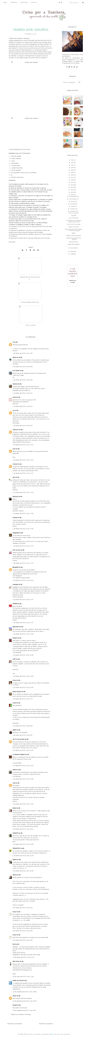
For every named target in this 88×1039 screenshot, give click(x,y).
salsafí (18, 42)
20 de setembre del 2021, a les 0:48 (24, 1010)
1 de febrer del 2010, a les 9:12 (22, 393)
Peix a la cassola (31, 325)
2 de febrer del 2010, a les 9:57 (22, 735)
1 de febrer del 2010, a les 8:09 (22, 366)
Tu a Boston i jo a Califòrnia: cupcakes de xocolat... (73, 221)
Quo (14, 477)
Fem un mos (16, 550)
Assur (14, 912)
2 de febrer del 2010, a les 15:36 (23, 779)
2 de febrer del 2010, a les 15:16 (23, 765)
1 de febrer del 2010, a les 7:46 (22, 353)
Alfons (15, 769)
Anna (14, 680)
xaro (14, 449)
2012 (72, 190)
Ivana (14, 397)
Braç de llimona (73, 241)
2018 (72, 175)
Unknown (16, 429)
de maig (72, 204)
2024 (72, 160)
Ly (13, 410)
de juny (73, 201)
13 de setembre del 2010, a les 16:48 (24, 992)
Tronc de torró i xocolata (73, 224)
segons (31, 247)
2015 (72, 182)
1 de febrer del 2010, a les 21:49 (23, 634)
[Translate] (79, 82)
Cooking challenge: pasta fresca (30, 302)
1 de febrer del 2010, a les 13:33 (23, 546)
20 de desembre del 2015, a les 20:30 (25, 1001)
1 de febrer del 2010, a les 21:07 (23, 599)
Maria (14, 808)
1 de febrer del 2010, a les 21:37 (23, 622)
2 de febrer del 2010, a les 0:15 (22, 699)
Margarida (16, 533)
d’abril (73, 206)
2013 (72, 187)
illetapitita (16, 567)
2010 (72, 194)
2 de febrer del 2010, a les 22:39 (23, 855)
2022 (72, 165)
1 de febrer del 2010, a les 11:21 (23, 473)
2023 (72, 162)
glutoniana (16, 626)
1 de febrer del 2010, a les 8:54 (22, 380)
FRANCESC (16, 848)
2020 (72, 170)
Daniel (14, 1005)
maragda (15, 584)
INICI (5, 2)
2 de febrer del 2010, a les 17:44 (23, 804)
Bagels (73, 233)
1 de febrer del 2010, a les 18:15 (23, 580)
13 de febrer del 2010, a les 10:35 (23, 957)
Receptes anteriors (14, 1024)
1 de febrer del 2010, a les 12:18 (23, 513)
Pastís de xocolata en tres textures (73, 238)
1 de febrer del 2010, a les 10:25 (23, 460)
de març (72, 209)
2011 (72, 192)
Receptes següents (46, 1024)
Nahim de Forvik (18, 980)
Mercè (14, 875)
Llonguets (73, 215)
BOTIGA (34, 2)
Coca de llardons (73, 218)
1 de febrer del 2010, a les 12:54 (23, 529)
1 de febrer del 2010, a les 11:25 (23, 492)
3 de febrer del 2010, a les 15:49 (23, 871)
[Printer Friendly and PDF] (23, 250)
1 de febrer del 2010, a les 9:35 (22, 425)
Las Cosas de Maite (63, 1034)
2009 (71, 251)
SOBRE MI (14, 2)
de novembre (73, 199)
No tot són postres (18, 739)
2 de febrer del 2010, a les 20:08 (23, 844)
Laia (14, 783)
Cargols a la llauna (73, 226)
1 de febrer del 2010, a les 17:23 (23, 563)
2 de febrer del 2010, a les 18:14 (23, 829)
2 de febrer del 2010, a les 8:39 (22, 726)
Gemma (15, 384)
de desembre (73, 196)
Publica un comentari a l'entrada (21, 1014)
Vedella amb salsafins (74, 244)
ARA (14, 659)
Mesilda (15, 603)
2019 (72, 172)
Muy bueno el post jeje (20, 1008)
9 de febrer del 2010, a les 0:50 (22, 940)
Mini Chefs (16, 961)
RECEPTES (23, 2)
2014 (72, 185)
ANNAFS (15, 833)
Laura (14, 703)
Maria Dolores (17, 691)
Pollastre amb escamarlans (73, 235)
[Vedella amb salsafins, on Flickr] (31, 86)
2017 (72, 177)
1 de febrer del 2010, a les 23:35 (23, 687)
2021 (72, 167)
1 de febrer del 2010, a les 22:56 (23, 655)
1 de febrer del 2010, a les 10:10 (23, 445)
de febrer (73, 211)
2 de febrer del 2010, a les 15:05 (23, 750)
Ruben (15, 859)
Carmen (15, 464)
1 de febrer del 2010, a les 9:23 (22, 406)
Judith (14, 730)
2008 (72, 254)
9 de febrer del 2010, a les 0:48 (22, 931)
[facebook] (59, 2)
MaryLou (15, 357)
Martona (15, 496)
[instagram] (62, 2)
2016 (72, 180)
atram (14, 996)
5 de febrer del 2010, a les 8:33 (22, 907)
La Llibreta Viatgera (19, 754)
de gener (73, 248)
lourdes (15, 638)
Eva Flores (16, 370)
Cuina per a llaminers (34, 1034)
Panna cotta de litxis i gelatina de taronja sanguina (73, 229)
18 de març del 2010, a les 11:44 (23, 976)
